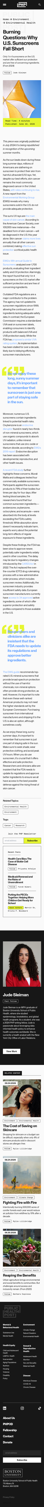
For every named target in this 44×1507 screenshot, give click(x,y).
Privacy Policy (8, 1497)
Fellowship (10, 1430)
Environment (21, 19)
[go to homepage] (22, 4)
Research (20, 825)
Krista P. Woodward (18, 911)
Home (6, 19)
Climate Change (26, 1197)
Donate (7, 1442)
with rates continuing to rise (25, 190)
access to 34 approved (21, 597)
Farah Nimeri (24, 887)
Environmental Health (20, 23)
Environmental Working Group (18, 197)
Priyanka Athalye (27, 869)
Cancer (8, 825)
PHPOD (8, 1424)
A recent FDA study (13, 470)
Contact (8, 1436)
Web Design (5, 1502)
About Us (9, 1418)
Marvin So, (30, 908)
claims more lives (31, 238)
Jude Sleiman (19, 73)
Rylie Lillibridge (22, 1149)
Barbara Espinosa (22, 1294)
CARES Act (28, 563)
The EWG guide (11, 672)
